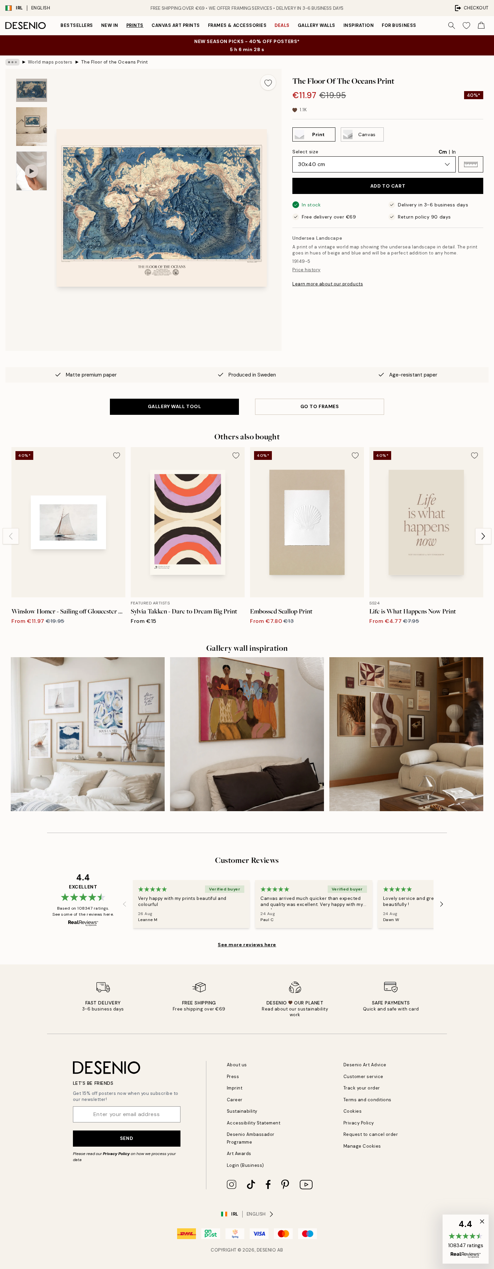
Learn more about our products (327, 284)
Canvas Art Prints (176, 25)
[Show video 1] (31, 171)
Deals (282, 25)
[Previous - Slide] (11, 536)
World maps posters (50, 62)
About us (237, 1065)
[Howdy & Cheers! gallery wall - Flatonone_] (247, 734)
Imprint (235, 1088)
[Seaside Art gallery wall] (88, 734)
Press (233, 1076)
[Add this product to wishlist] (268, 82)
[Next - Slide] (483, 536)
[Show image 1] (31, 90)
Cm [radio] (443, 152)
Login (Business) (245, 1165)
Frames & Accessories (237, 25)
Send (126, 1138)
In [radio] (454, 152)
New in (109, 25)
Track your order (361, 1088)
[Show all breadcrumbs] (12, 62)
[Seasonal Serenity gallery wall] (406, 734)
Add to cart (387, 186)
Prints (134, 25)
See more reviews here (247, 945)
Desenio (266, 1250)
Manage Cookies (362, 1146)
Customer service (363, 1076)
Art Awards (239, 1153)
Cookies (352, 1111)
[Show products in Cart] (481, 25)
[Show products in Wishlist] (466, 25)
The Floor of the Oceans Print (114, 62)
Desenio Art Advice (364, 1065)
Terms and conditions (367, 1100)
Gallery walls (316, 25)
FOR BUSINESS (399, 25)
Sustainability (242, 1111)
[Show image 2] (31, 126)
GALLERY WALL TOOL (174, 406)
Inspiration (358, 25)
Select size (305, 152)
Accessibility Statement (254, 1123)
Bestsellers (76, 25)
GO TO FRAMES (319, 406)
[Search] (451, 25)
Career (235, 1100)
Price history (306, 270)
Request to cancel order (370, 1134)
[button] (470, 164)
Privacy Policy (116, 1153)
